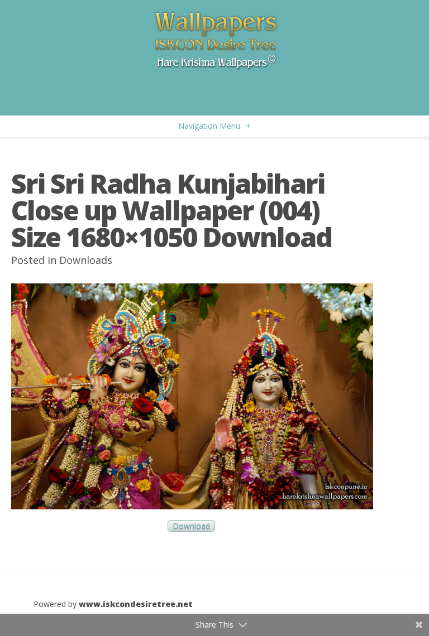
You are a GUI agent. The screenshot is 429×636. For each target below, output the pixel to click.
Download (191, 526)
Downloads (85, 260)
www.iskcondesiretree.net (136, 604)
